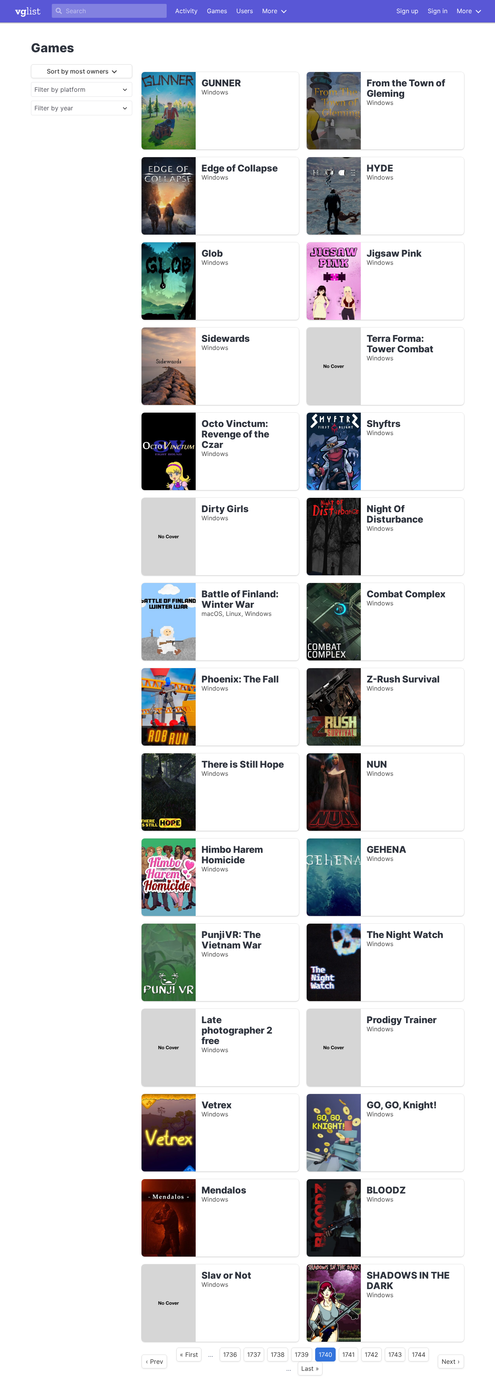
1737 (254, 1354)
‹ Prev (154, 1361)
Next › (451, 1361)
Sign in (437, 11)
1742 (371, 1354)
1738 (278, 1354)
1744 (418, 1354)
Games (217, 11)
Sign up (407, 11)
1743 (395, 1354)
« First (189, 1354)
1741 (348, 1354)
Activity (186, 11)
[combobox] (74, 89)
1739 (302, 1354)
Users (244, 11)
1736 (230, 1354)
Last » (310, 1368)
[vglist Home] (28, 11)
